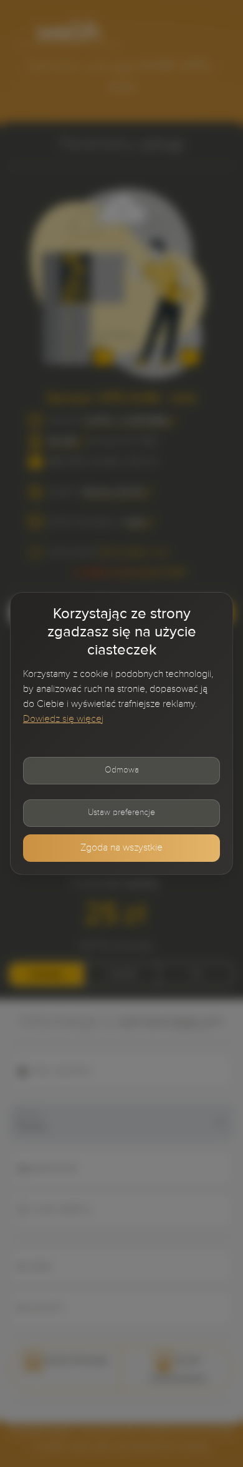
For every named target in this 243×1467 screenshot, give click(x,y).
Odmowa (122, 770)
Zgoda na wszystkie (121, 848)
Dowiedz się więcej (63, 719)
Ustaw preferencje (121, 812)
